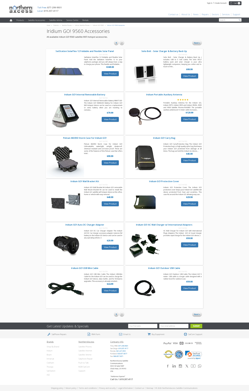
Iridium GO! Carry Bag (164, 138)
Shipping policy (57, 388)
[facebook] (167, 366)
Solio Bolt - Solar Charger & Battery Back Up (164, 51)
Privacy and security (107, 388)
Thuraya (50, 367)
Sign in (209, 3)
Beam (49, 354)
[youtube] (193, 366)
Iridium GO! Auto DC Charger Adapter (84, 224)
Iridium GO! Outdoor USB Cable (164, 268)
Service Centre (72, 20)
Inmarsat (50, 358)
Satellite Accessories (36, 20)
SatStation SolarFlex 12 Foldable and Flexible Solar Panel (85, 51)
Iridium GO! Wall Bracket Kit (85, 181)
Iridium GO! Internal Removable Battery (84, 94)
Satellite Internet (85, 350)
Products (20, 20)
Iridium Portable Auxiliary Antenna (164, 94)
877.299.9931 (123, 346)
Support (236, 14)
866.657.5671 (118, 356)
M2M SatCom (84, 367)
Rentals (85, 20)
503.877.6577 (122, 354)
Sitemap (149, 388)
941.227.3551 (121, 351)
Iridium (49, 350)
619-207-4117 (47, 10)
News (196, 14)
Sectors (215, 14)
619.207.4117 (123, 348)
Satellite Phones (85, 346)
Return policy (70, 388)
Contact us (173, 14)
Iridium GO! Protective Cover (164, 181)
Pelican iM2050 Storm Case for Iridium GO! (84, 138)
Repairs (205, 14)
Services (226, 14)
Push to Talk (83, 363)
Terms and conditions (88, 388)
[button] (193, 355)
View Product (110, 73)
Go (239, 20)
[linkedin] (174, 366)
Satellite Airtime (55, 20)
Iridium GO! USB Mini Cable (84, 268)
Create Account (220, 3)
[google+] (199, 366)
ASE (48, 375)
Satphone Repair (85, 358)
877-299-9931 (49, 7)
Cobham (50, 363)
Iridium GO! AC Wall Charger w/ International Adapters (164, 224)
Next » (197, 42)
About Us (185, 14)
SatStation (51, 371)
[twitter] (187, 366)
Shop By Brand (53, 346)
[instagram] (180, 366)
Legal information (125, 388)
